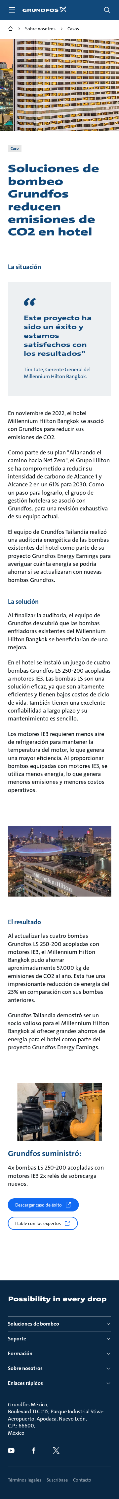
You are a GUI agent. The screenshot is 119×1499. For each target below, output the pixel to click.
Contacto (82, 1480)
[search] (107, 10)
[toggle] (12, 10)
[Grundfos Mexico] (10, 29)
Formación (20, 1353)
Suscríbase (57, 1480)
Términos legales (24, 1480)
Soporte (17, 1338)
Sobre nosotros (25, 1368)
